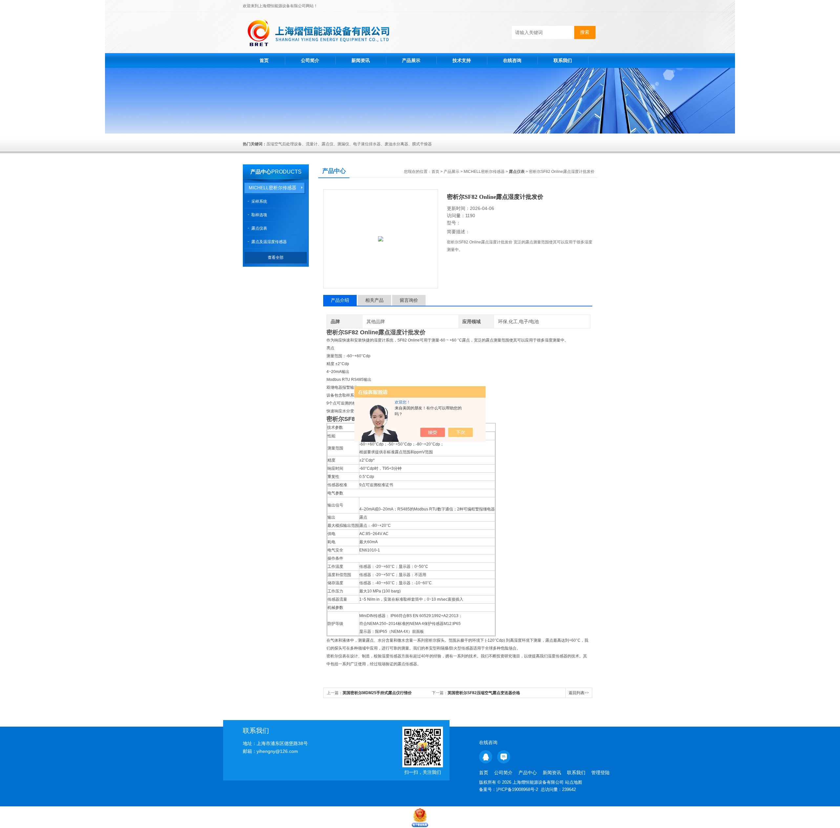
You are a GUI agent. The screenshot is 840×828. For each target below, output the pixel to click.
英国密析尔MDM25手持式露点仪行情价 (377, 693)
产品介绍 (340, 300)
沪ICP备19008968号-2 (517, 789)
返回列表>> (579, 693)
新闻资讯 (360, 60)
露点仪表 (259, 228)
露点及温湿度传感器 (269, 241)
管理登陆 (600, 772)
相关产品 (374, 300)
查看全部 (276, 257)
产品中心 (260, 172)
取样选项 (259, 215)
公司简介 (310, 60)
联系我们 (563, 60)
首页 (264, 60)
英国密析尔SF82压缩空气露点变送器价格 (484, 693)
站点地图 (573, 782)
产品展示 (411, 60)
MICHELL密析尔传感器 (272, 187)
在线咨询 (512, 60)
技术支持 (461, 60)
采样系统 (259, 201)
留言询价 (409, 300)
